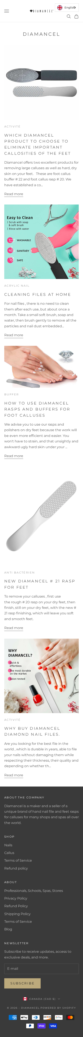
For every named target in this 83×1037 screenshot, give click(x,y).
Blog (8, 929)
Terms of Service (18, 860)
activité (12, 126)
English (69, 7)
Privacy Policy (15, 898)
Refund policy (16, 868)
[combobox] (67, 7)
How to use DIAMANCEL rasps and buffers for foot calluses (37, 409)
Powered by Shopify (58, 1007)
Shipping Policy (17, 914)
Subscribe (22, 983)
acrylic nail (17, 285)
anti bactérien (19, 572)
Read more (13, 194)
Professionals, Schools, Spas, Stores (33, 891)
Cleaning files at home (37, 294)
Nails (8, 845)
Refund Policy (16, 906)
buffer (11, 394)
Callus (9, 853)
